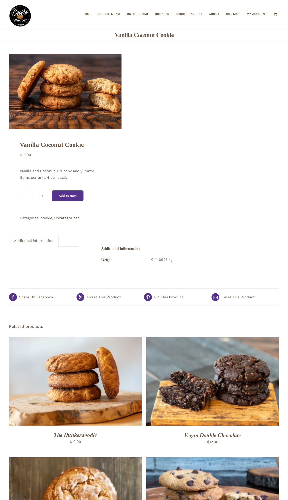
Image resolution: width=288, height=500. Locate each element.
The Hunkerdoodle (75, 435)
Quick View (83, 381)
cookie (46, 218)
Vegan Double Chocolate (212, 435)
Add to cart (67, 195)
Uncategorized (67, 218)
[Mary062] (74, 91)
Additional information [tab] (34, 241)
